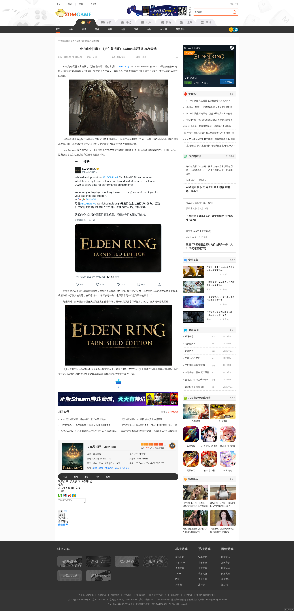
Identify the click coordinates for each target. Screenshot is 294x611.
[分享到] (74, 495)
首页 (73, 41)
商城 (70, 4)
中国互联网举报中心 (206, 595)
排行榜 (201, 584)
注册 (237, 4)
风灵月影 (180, 29)
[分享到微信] (60, 495)
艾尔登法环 (173, 412)
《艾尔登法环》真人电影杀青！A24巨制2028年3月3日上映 (149, 425)
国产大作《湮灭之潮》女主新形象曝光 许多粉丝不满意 (209, 134)
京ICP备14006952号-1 (79, 599)
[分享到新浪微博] (70, 495)
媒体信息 (140, 595)
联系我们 (128, 595)
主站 (58, 4)
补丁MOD (180, 562)
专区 (65, 477)
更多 (232, 94)
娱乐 (84, 29)
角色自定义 (125, 468)
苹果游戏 (202, 562)
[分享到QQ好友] (65, 495)
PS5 (177, 579)
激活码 (224, 584)
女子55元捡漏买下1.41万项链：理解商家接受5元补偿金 (209, 140)
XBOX (178, 573)
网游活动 (225, 568)
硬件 (97, 29)
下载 (136, 29)
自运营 (93, 4)
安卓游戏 (202, 557)
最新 (60, 524)
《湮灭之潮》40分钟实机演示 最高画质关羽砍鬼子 (208, 120)
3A (116, 468)
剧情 (95, 468)
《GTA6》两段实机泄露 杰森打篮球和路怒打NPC (207, 100)
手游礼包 (202, 573)
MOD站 (163, 29)
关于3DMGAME (86, 595)
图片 (108, 477)
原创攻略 (179, 568)
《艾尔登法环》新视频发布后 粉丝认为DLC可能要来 (86, 425)
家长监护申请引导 (157, 595)
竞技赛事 (225, 562)
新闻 (58, 29)
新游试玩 (225, 579)
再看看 (231, 156)
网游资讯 (225, 557)
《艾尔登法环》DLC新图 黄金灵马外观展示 (141, 419)
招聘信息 (102, 595)
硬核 (101, 468)
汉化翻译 (188, 595)
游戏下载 (179, 557)
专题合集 (202, 579)
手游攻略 (202, 568)
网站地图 (115, 595)
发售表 (178, 584)
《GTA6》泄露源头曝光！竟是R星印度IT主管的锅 (208, 113)
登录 (232, 4)
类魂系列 (109, 468)
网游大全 (225, 573)
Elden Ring (124, 66)
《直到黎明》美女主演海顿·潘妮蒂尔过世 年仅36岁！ (209, 145)
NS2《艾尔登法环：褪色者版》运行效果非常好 (83, 419)
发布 (61, 515)
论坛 (81, 4)
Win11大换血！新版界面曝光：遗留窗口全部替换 (207, 126)
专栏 (71, 29)
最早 (65, 524)
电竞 (123, 29)
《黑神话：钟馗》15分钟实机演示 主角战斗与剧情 (208, 107)
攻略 (87, 477)
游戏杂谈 (86, 41)
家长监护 (175, 595)
